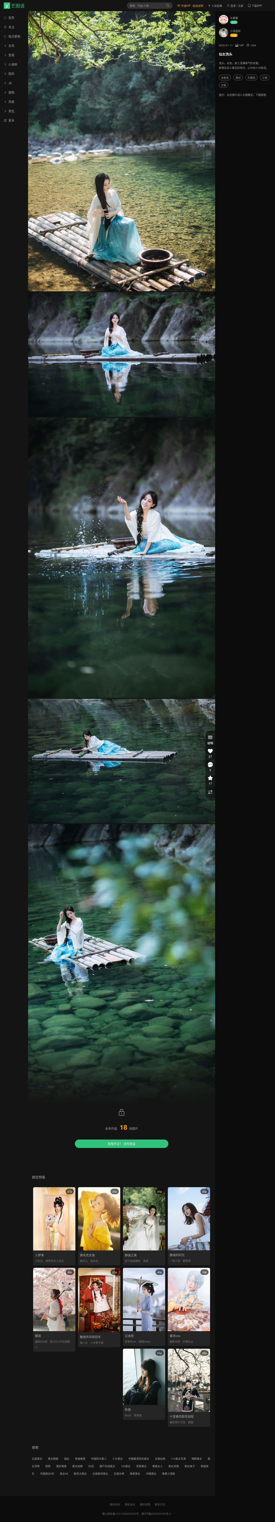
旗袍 (11, 92)
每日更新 (14, 36)
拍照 (48, 1466)
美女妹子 (189, 1466)
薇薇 (190, 1422)
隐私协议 (130, 1504)
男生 (11, 111)
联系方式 (160, 1504)
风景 (11, 102)
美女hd (64, 1473)
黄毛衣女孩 (87, 1255)
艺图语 (18, 5)
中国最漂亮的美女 (138, 1458)
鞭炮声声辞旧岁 (90, 1337)
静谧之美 (131, 1255)
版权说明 (145, 1504)
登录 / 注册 (236, 5)
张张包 (94, 1261)
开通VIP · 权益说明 (191, 5)
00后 (91, 1466)
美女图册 (53, 1458)
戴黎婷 (187, 1260)
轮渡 (128, 1409)
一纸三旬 (175, 1260)
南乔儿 (84, 1261)
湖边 (66, 1458)
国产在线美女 (107, 1466)
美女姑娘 (77, 1466)
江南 (264, 77)
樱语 (38, 1336)
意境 (11, 55)
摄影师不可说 (177, 1422)
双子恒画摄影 (132, 1261)
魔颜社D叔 (41, 1341)
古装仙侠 (160, 1458)
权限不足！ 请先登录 (121, 1144)
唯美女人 (157, 1466)
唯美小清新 (168, 1473)
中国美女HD (47, 1473)
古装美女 (37, 1458)
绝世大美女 (80, 1473)
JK (10, 83)
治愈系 (225, 77)
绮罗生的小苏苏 (54, 1261)
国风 (11, 74)
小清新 (12, 64)
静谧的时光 (177, 1255)
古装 (223, 85)
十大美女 (117, 1458)
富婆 (145, 1261)
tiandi (128, 1415)
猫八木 (84, 1342)
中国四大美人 (99, 1458)
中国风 (251, 77)
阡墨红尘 (188, 1341)
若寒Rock (130, 1341)
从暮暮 (234, 18)
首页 (11, 18)
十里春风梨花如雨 (182, 1416)
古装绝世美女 (100, 1473)
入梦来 (39, 1255)
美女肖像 (173, 1466)
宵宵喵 (138, 1415)
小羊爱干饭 (96, 1342)
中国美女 (151, 1473)
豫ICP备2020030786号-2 (156, 1513)
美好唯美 (61, 1466)
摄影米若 (175, 1341)
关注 (11, 27)
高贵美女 (141, 1466)
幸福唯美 (80, 1458)
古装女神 (119, 1473)
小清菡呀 (235, 31)
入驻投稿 (216, 5)
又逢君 (129, 1336)
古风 (11, 46)
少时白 (39, 1261)
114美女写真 (178, 1458)
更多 (11, 120)
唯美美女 (135, 1473)
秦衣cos (175, 1336)
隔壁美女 (197, 1458)
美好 (238, 77)
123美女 (126, 1466)
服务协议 (115, 1504)
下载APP (256, 5)
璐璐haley (144, 1341)
